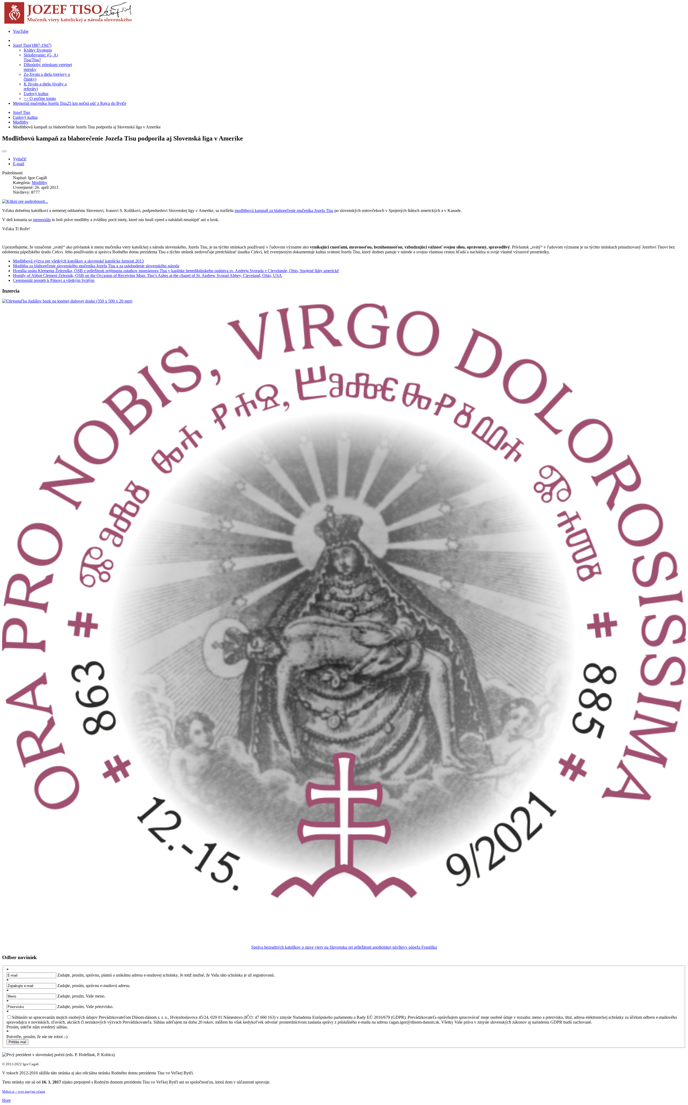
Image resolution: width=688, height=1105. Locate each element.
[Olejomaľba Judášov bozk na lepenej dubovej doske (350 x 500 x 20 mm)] (67, 301)
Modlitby (20, 122)
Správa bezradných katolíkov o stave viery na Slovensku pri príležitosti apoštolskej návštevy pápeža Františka (344, 947)
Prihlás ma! (17, 1042)
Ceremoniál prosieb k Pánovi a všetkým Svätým (53, 280)
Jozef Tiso (21, 112)
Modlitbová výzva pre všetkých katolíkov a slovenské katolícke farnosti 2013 (78, 261)
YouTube (20, 31)
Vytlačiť (20, 159)
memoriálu (42, 219)
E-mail (18, 163)
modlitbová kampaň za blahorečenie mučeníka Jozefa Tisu (284, 210)
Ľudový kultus (25, 117)
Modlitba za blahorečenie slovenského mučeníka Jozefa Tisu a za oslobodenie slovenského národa (96, 266)
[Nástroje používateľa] (4, 151)
